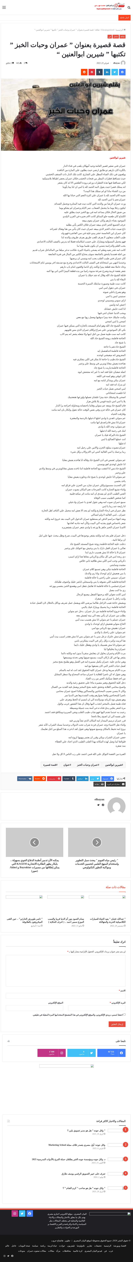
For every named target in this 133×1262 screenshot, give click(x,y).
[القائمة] (4, 8)
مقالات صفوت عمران (36, 1251)
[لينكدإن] (107, 72)
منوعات (21, 1251)
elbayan (116, 63)
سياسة (35, 1246)
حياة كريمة (52, 1246)
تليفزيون (71, 1246)
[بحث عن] (129, 8)
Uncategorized (107, 30)
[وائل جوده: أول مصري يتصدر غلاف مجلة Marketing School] (117, 1149)
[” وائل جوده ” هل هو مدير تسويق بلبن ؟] (117, 1135)
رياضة (42, 1246)
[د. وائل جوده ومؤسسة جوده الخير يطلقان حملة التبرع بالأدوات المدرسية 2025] (117, 1164)
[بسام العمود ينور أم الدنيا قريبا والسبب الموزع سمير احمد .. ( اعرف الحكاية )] (65, 905)
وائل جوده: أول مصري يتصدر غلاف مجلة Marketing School (76, 1145)
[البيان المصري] (109, 7)
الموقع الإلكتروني (55, 1002)
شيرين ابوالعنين (113, 764)
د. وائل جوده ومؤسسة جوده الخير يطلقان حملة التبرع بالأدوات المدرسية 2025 (68, 1159)
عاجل (116, 36)
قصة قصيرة (49, 764)
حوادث (62, 1246)
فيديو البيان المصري (93, 1251)
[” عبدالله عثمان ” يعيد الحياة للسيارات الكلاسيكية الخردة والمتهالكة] (107, 905)
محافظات (66, 1251)
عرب (111, 1251)
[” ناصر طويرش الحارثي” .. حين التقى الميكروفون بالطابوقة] (24, 905)
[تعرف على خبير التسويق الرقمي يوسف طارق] (117, 1178)
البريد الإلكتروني (118, 1002)
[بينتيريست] (92, 72)
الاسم (122, 990)
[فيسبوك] (122, 72)
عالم (7, 1246)
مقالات (51, 1251)
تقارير (89, 1246)
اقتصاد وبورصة (119, 1246)
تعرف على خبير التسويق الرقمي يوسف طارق (83, 1174)
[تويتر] (114, 72)
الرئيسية (120, 30)
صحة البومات (24, 1246)
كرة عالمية (77, 1251)
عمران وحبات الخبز (87, 764)
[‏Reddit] (84, 72)
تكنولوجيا (81, 1246)
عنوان (66, 764)
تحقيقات (98, 1246)
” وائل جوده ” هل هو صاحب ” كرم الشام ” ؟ (84, 1188)
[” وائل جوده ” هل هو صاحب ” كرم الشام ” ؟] (117, 1192)
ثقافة (97, 30)
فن (110, 36)
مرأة (58, 1251)
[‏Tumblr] (99, 72)
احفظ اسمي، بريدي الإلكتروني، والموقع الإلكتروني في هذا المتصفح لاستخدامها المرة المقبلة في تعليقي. (78, 1015)
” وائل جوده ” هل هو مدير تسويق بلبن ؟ (86, 1130)
